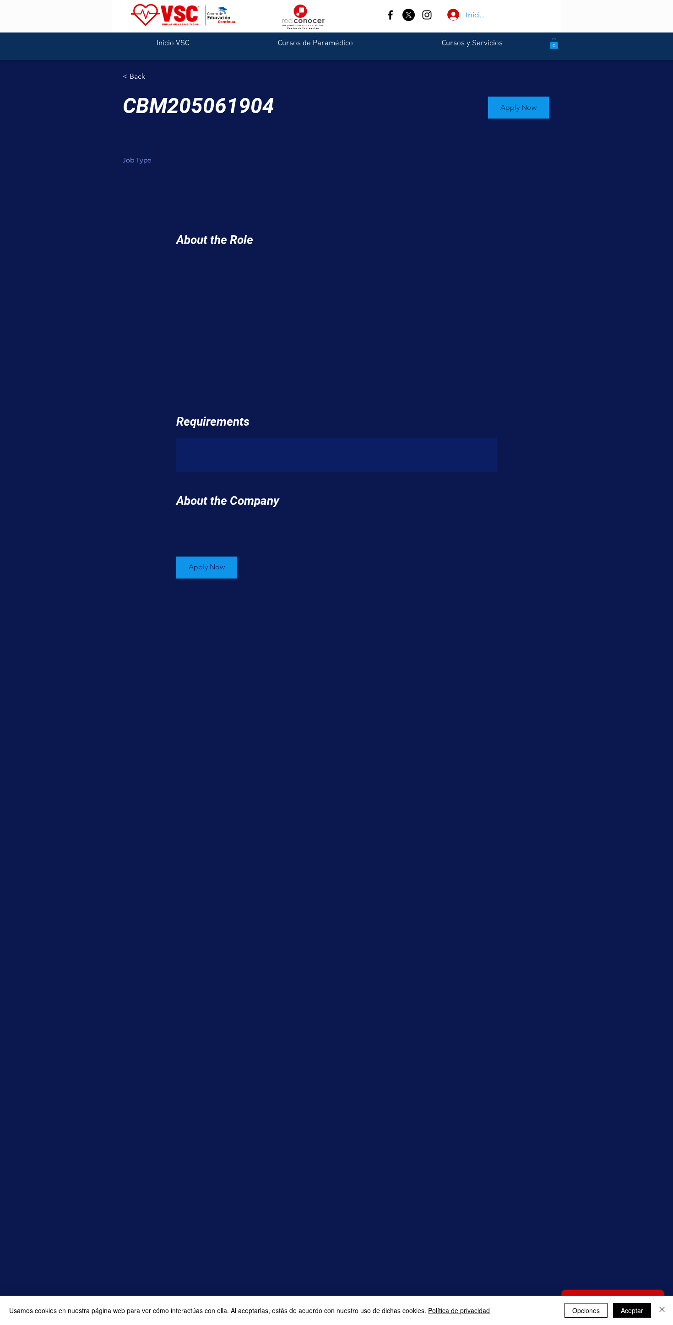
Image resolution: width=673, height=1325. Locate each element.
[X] (408, 15)
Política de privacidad (459, 1310)
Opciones (586, 1310)
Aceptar (632, 1310)
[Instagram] (427, 15)
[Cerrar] (662, 1310)
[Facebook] (390, 15)
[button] (554, 43)
